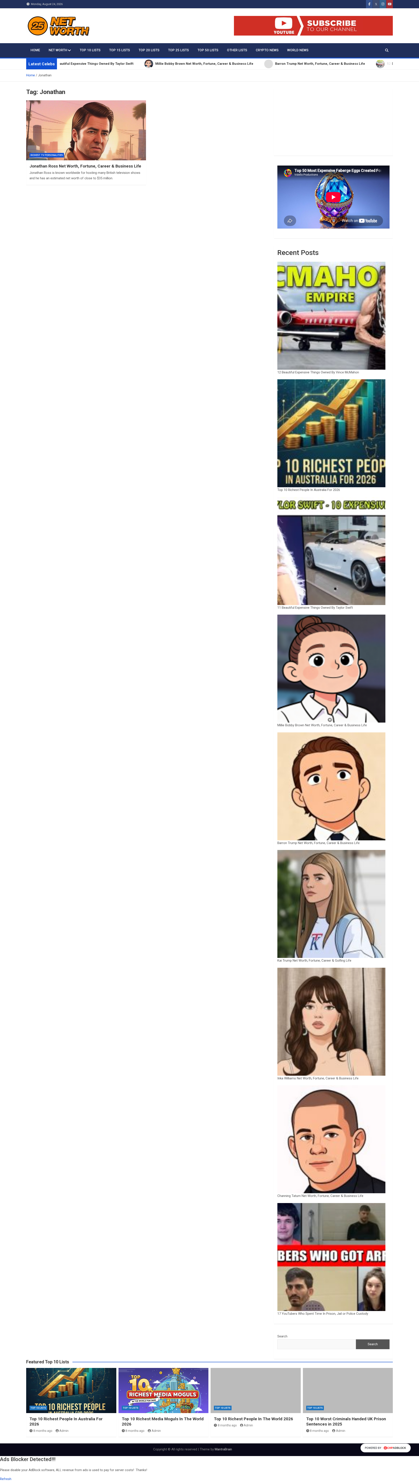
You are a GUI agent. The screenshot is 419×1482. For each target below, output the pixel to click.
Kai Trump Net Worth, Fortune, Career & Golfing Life (314, 960)
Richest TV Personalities (47, 155)
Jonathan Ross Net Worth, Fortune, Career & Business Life (85, 166)
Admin (64, 1430)
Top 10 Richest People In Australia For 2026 (308, 490)
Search (282, 1336)
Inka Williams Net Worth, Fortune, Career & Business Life (318, 1078)
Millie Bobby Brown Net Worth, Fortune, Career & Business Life (322, 725)
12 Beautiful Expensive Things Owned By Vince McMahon (318, 372)
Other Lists (237, 50)
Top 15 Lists (119, 50)
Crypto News (267, 50)
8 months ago (42, 1430)
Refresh (5, 1479)
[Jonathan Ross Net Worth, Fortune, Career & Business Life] (86, 130)
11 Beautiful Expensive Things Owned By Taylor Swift (315, 608)
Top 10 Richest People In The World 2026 (253, 1418)
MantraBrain (223, 1449)
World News (297, 50)
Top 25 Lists (178, 50)
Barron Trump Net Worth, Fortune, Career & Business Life (318, 843)
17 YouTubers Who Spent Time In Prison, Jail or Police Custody (322, 1314)
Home (35, 50)
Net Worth (58, 50)
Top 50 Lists (207, 50)
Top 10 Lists (90, 50)
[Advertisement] (333, 121)
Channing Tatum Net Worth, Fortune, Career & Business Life (320, 1196)
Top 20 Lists (149, 50)
